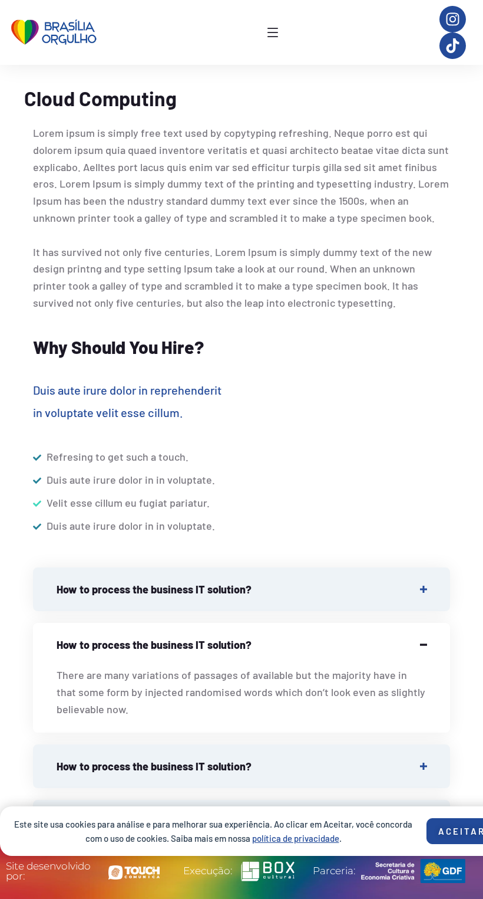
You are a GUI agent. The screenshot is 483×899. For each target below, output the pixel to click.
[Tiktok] (452, 45)
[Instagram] (452, 19)
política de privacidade (295, 838)
